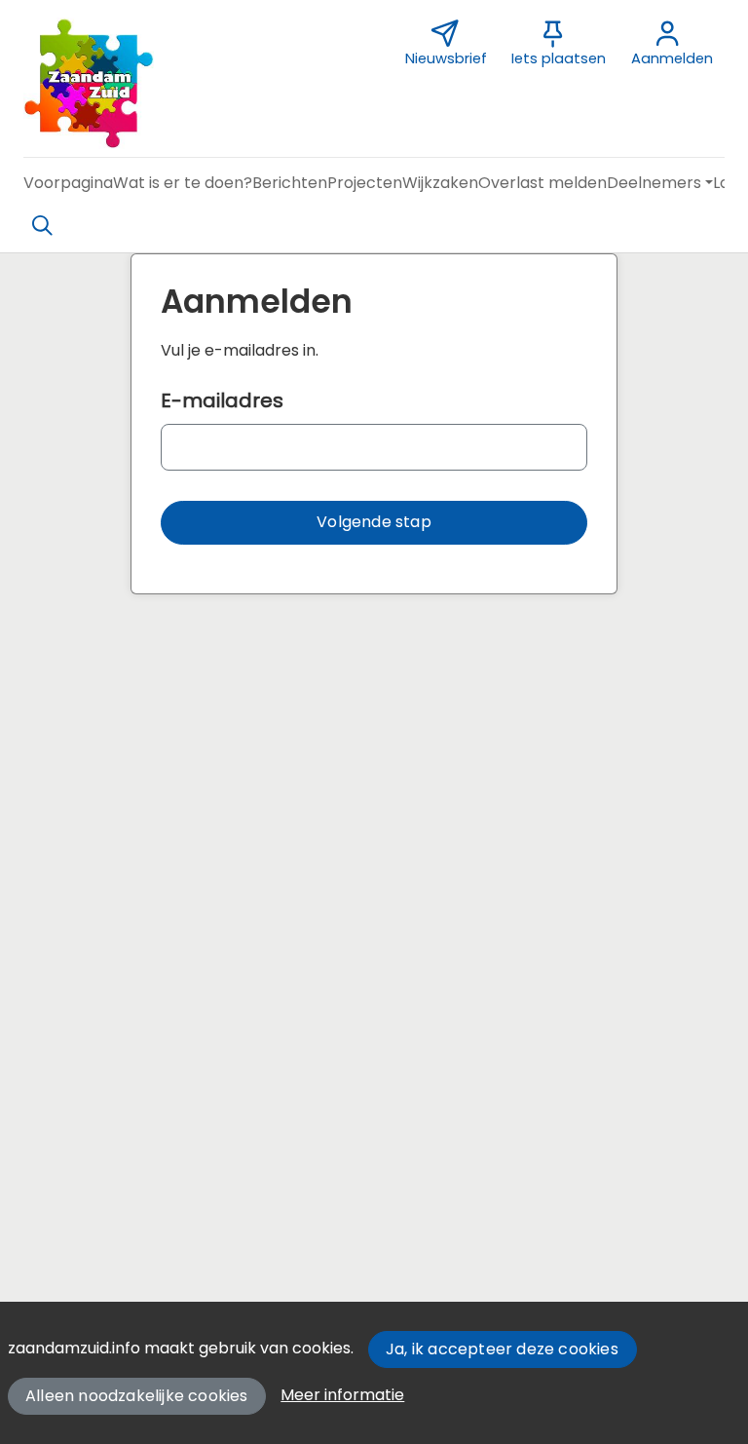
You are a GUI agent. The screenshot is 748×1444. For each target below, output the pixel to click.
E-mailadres (222, 400)
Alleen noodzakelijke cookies (136, 1396)
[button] (68, 183)
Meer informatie (342, 1395)
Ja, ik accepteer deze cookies (502, 1349)
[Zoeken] (41, 226)
